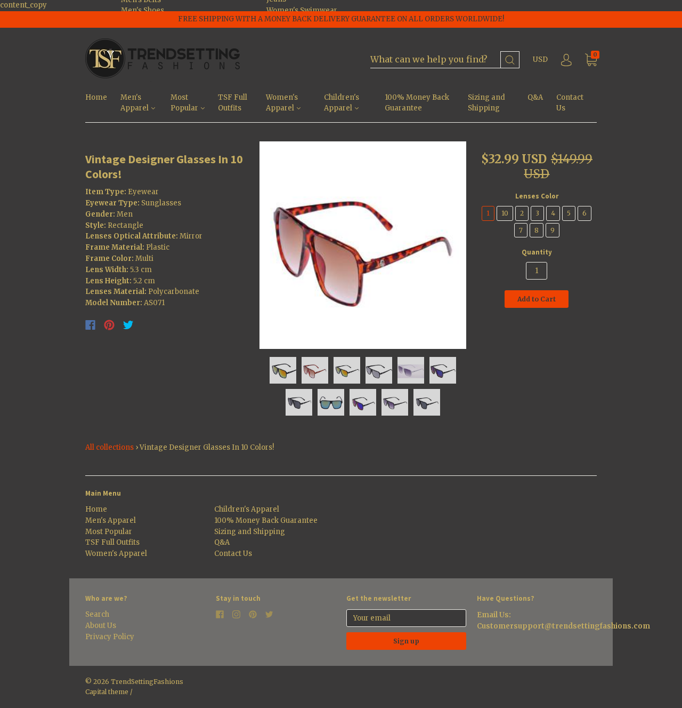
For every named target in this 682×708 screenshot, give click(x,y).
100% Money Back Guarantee (417, 103)
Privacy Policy (109, 636)
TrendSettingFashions (147, 682)
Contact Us (569, 103)
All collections (109, 447)
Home (96, 97)
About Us (100, 625)
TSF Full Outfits (232, 103)
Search (97, 614)
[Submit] (509, 60)
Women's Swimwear (301, 10)
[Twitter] (128, 325)
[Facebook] (90, 325)
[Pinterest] (109, 325)
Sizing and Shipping (486, 103)
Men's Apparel (135, 103)
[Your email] (406, 618)
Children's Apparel (341, 103)
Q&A (535, 97)
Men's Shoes (142, 10)
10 (504, 213)
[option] (363, 245)
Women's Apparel (282, 103)
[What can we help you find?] (444, 60)
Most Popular (185, 103)
